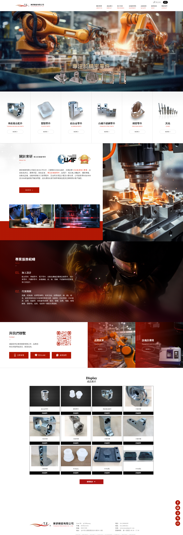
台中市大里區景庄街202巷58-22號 (92, 530)
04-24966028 (124, 523)
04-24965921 (124, 526)
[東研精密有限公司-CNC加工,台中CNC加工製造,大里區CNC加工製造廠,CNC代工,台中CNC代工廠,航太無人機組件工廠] (29, 5)
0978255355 (85, 526)
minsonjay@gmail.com (127, 528)
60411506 (84, 528)
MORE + (15, 131)
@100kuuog (87, 523)
